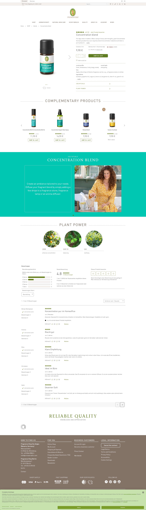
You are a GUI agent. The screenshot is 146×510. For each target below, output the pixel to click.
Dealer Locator (53, 457)
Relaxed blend (86, 130)
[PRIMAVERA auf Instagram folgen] (115, 483)
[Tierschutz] (90, 482)
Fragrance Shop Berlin (28, 459)
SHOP (28, 26)
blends (35, 26)
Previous (21, 125)
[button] (69, 57)
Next (124, 125)
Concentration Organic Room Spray (60, 130)
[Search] (95, 4)
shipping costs (99, 49)
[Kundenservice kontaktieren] (115, 4)
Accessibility (105, 457)
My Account (51, 447)
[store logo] (73, 13)
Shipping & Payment (54, 449)
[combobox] (97, 4)
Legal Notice (105, 449)
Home (22, 26)
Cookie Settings (106, 460)
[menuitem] (33, 22)
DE (122, 1)
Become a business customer (84, 447)
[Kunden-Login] (120, 4)
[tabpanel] (73, 189)
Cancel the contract (110, 445)
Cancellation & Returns (55, 452)
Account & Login (79, 444)
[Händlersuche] (110, 4)
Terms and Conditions (108, 452)
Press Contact (79, 451)
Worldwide (78, 456)
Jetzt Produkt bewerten (97, 32)
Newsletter (51, 463)
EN (124, 1)
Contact (23, 471)
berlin (23, 468)
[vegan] (49, 88)
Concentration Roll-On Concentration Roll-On (34, 130)
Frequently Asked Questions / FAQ (59, 455)
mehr (88, 43)
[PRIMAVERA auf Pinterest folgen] (110, 483)
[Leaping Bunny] (45, 88)
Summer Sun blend (112, 130)
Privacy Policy (105, 455)
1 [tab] (73, 215)
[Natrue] (84, 482)
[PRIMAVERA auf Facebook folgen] (106, 483)
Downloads (51, 460)
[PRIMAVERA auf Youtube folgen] (119, 483)
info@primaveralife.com (29, 455)
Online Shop (52, 444)
